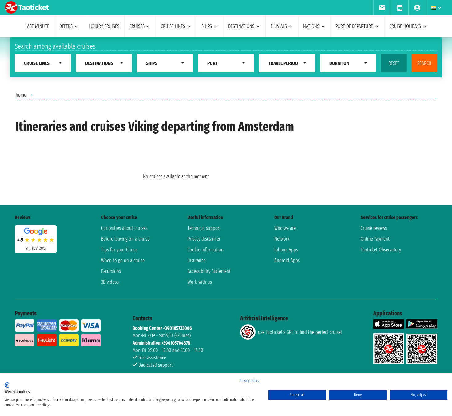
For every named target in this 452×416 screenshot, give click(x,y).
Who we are (285, 228)
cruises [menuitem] (137, 26)
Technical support (204, 228)
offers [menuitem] (66, 26)
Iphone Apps (286, 250)
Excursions (111, 271)
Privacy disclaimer (204, 239)
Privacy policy (249, 380)
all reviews (36, 248)
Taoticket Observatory (381, 250)
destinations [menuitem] (241, 26)
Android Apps (287, 260)
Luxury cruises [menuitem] (104, 26)
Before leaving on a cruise (125, 239)
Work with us (200, 282)
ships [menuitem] (206, 26)
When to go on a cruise (123, 260)
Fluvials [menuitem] (279, 26)
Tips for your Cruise (119, 250)
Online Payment (375, 239)
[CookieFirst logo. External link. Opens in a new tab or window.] (7, 385)
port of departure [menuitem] (354, 26)
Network (282, 239)
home (21, 95)
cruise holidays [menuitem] (405, 26)
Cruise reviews (374, 228)
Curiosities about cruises (124, 228)
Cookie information (206, 250)
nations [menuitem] (311, 26)
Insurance (196, 260)
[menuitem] (382, 7)
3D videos (110, 282)
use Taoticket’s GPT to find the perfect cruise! (300, 332)
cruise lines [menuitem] (173, 26)
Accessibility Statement (209, 271)
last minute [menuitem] (37, 26)
